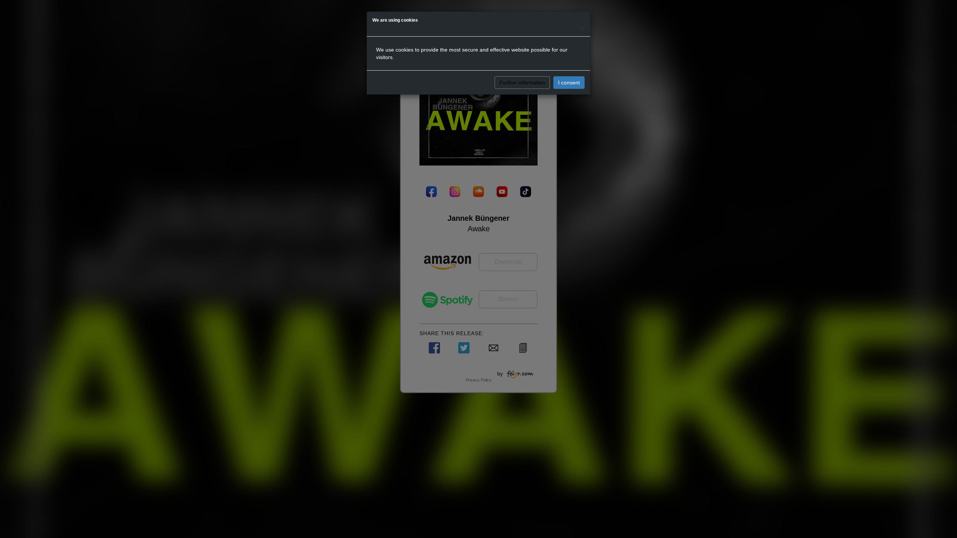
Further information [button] (522, 83)
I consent (569, 83)
